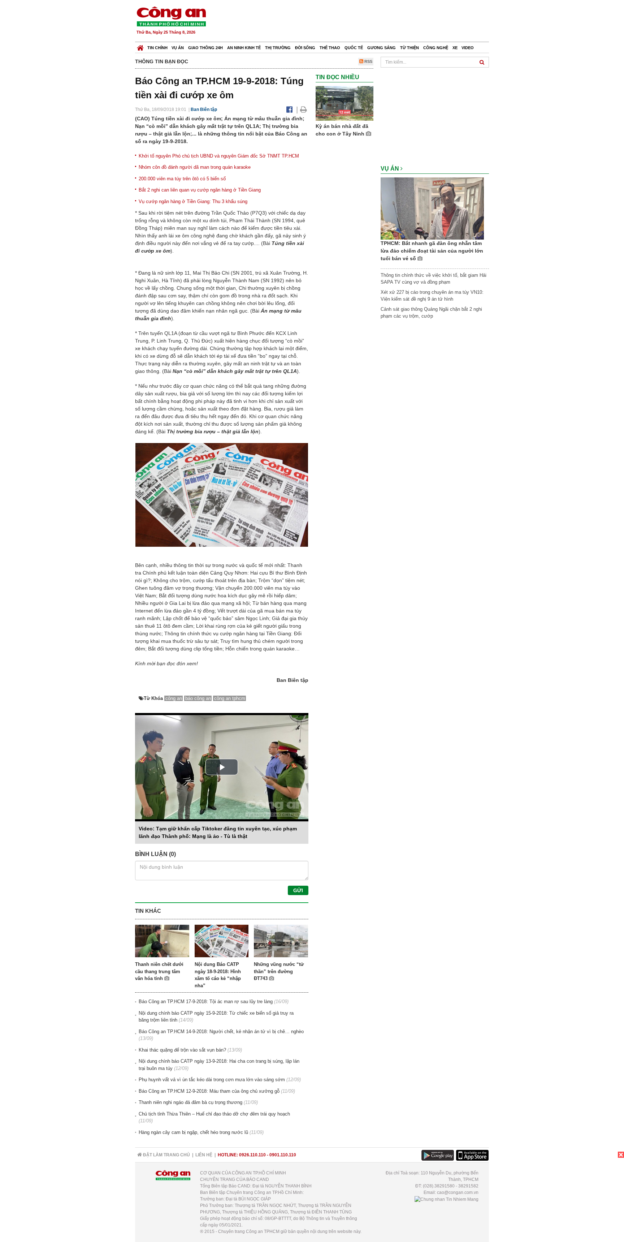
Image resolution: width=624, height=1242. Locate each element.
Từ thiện (409, 48)
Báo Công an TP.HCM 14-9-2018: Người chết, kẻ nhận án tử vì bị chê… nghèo (221, 1031)
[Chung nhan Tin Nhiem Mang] (446, 1199)
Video (468, 48)
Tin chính (157, 48)
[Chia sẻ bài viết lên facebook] (289, 109)
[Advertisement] (357, 21)
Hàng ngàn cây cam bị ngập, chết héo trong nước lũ (193, 1132)
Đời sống (305, 48)
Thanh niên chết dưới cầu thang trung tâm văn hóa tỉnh (159, 971)
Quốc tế (353, 48)
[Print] (303, 109)
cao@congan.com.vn (457, 1192)
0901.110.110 (282, 1154)
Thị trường (278, 48)
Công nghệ (435, 48)
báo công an (198, 698)
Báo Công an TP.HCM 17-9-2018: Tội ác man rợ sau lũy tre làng (206, 1001)
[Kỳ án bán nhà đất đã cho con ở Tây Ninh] (344, 103)
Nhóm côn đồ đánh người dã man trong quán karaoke (195, 167)
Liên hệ (203, 1154)
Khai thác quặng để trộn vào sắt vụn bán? (182, 1050)
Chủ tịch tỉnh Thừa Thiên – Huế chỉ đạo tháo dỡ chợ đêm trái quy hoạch (214, 1114)
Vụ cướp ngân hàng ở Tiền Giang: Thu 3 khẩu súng (193, 201)
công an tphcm (229, 698)
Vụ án (178, 48)
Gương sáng (381, 48)
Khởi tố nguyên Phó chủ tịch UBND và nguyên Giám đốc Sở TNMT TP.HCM (219, 156)
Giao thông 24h (205, 48)
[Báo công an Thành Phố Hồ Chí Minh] (171, 16)
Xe (455, 48)
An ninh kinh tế (244, 48)
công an (173, 698)
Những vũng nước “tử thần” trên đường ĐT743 (279, 971)
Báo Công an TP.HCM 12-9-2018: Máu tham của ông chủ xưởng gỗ (209, 1091)
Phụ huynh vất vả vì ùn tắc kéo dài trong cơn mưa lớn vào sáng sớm (212, 1079)
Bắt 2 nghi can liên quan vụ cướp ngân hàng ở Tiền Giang (200, 190)
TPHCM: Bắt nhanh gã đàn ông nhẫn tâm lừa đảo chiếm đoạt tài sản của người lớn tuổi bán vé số (432, 250)
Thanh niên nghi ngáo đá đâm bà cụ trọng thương (190, 1102)
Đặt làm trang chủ (166, 1154)
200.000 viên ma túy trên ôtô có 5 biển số (182, 178)
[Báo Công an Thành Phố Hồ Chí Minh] (140, 46)
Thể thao (330, 48)
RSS (367, 61)
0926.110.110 (252, 1154)
